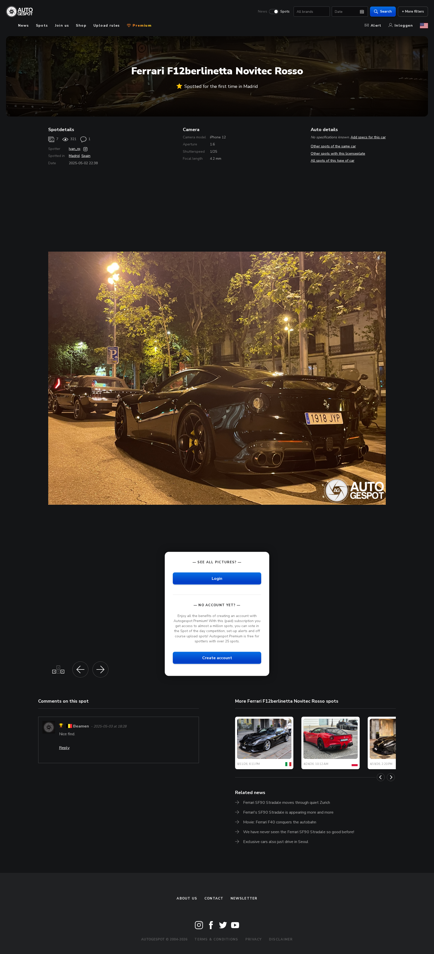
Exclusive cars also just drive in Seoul (275, 842)
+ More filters (413, 11)
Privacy (253, 939)
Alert (376, 25)
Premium (141, 25)
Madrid (74, 155)
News (262, 11)
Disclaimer (281, 939)
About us (187, 898)
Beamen (81, 726)
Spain (85, 155)
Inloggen (404, 25)
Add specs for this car (368, 137)
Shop (81, 25)
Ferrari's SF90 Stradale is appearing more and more (288, 812)
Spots (285, 11)
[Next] (391, 777)
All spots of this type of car (332, 160)
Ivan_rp (74, 148)
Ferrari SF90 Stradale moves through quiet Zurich (286, 802)
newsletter (244, 898)
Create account (217, 657)
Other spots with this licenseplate (338, 153)
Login (217, 578)
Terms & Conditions (216, 939)
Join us (62, 25)
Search (386, 11)
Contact (214, 898)
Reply (64, 748)
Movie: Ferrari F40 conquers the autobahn (279, 822)
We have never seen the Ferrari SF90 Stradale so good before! (298, 832)
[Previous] (381, 777)
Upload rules (106, 25)
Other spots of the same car (333, 146)
